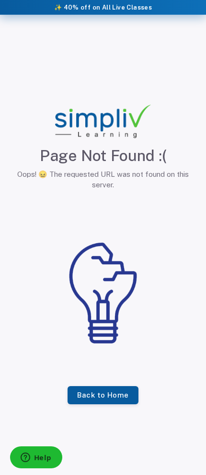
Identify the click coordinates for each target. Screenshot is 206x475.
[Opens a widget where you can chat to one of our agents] (36, 458)
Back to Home (102, 395)
